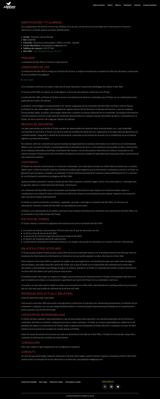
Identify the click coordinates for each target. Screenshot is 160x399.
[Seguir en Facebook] (104, 386)
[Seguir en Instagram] (111, 386)
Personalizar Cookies (73, 382)
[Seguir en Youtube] (117, 386)
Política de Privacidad (28, 382)
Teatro (110, 5)
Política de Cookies (56, 382)
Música (118, 5)
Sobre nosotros (99, 5)
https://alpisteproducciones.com (47, 51)
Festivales (127, 5)
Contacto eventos (150, 5)
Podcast (137, 5)
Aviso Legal (28, 80)
